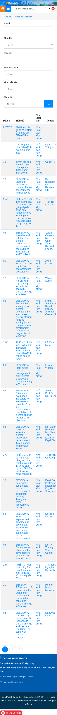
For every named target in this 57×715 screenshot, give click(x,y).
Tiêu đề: (8, 53)
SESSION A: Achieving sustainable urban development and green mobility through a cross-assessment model (23, 494)
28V (5, 564)
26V (5, 342)
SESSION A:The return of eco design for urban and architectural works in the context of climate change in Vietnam (24, 595)
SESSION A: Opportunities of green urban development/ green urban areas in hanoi (23, 551)
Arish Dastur (48, 262)
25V (5, 199)
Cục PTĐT (51, 162)
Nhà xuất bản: (11, 82)
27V (5, 455)
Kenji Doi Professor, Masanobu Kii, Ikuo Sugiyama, (51, 485)
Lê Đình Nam (49, 343)
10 (4, 480)
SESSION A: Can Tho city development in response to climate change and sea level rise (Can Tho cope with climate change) (24, 625)
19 (4, 162)
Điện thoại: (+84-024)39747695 (18, 676)
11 (4, 584)
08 (4, 232)
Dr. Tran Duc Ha (49, 515)
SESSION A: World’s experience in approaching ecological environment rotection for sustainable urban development (23, 526)
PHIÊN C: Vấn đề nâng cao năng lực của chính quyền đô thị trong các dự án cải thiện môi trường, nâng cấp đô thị (24, 464)
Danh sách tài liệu (24, 16)
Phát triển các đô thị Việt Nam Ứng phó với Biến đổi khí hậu (24, 132)
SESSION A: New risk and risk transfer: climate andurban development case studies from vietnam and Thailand (23, 243)
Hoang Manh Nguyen (49, 587)
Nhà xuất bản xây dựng (39, 132)
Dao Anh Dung (50, 614)
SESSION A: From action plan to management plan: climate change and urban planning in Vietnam (24, 374)
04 (4, 613)
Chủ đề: (8, 38)
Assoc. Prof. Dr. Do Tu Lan (51, 393)
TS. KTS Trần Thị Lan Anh (50, 202)
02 (4, 390)
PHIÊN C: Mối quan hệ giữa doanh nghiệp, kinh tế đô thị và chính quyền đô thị (24, 571)
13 (4, 179)
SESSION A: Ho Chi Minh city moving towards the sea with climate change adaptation (24, 286)
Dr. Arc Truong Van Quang (49, 548)
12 (4, 278)
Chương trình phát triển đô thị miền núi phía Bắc (24, 148)
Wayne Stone (49, 279)
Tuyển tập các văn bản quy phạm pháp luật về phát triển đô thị (23, 167)
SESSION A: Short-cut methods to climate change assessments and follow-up (24, 186)
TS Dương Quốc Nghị (51, 456)
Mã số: (7, 23)
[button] (54, 9)
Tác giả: (8, 97)
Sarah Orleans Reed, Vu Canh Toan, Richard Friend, (50, 240)
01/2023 (7, 127)
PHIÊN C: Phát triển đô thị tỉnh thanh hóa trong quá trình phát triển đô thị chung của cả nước (24, 350)
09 (4, 365)
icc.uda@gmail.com (13, 682)
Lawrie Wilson (49, 366)
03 (4, 514)
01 (4, 261)
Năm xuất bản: (11, 67)
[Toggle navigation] (8, 9)
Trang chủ (7, 16)
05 (4, 301)
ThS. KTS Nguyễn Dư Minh (50, 567)
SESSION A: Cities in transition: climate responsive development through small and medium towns (23, 438)
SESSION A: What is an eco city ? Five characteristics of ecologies (24, 266)
